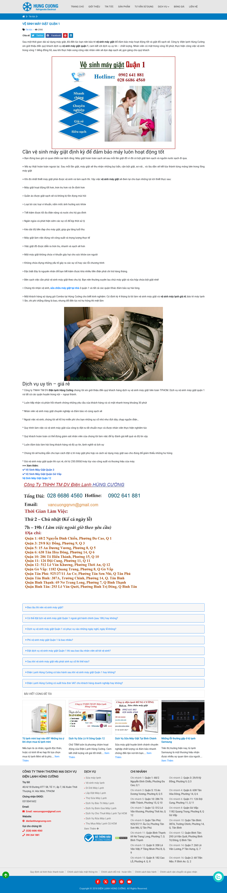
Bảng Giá (179, 6)
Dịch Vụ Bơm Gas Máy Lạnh (101, 808)
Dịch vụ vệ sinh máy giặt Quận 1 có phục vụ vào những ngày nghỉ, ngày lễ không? (71, 629)
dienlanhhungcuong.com (38, 821)
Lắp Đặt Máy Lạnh (96, 793)
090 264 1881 (33, 835)
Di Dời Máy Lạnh (95, 787)
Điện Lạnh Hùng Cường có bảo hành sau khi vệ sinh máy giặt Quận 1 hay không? (71, 672)
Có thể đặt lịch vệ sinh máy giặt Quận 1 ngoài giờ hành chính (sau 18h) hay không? (72, 618)
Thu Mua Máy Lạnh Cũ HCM (101, 823)
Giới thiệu (94, 6)
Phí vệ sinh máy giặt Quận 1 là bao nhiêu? (50, 639)
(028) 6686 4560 (34, 830)
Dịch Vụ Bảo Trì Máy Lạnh (100, 803)
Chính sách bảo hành (145, 871)
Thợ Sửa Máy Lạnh (96, 798)
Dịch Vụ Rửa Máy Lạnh (98, 818)
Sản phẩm (124, 6)
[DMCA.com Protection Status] (121, 838)
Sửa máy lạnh (93, 777)
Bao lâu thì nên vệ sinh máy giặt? (45, 607)
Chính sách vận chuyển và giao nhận (178, 871)
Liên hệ (193, 6)
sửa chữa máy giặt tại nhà (64, 288)
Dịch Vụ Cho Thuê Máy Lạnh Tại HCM (106, 813)
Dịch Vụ (162, 6)
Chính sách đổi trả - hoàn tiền (116, 871)
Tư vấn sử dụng (144, 6)
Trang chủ (77, 6)
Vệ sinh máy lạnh (95, 782)
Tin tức (109, 6)
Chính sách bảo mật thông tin (82, 871)
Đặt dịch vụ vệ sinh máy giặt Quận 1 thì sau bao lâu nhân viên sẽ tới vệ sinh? (69, 650)
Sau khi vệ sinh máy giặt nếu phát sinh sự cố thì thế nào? (58, 661)
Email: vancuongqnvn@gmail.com (43, 811)
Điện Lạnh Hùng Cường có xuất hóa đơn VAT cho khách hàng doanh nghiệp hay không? (75, 683)
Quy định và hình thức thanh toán (47, 871)
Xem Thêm (167, 760)
